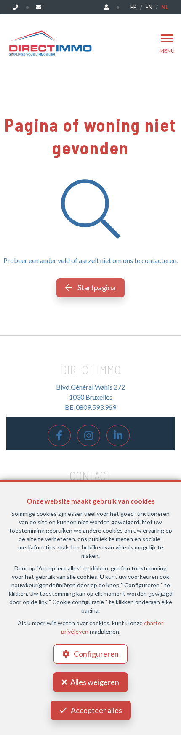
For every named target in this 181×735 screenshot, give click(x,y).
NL (164, 7)
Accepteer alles (96, 710)
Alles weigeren (94, 682)
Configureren (96, 653)
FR (133, 7)
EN (149, 7)
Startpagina (96, 287)
